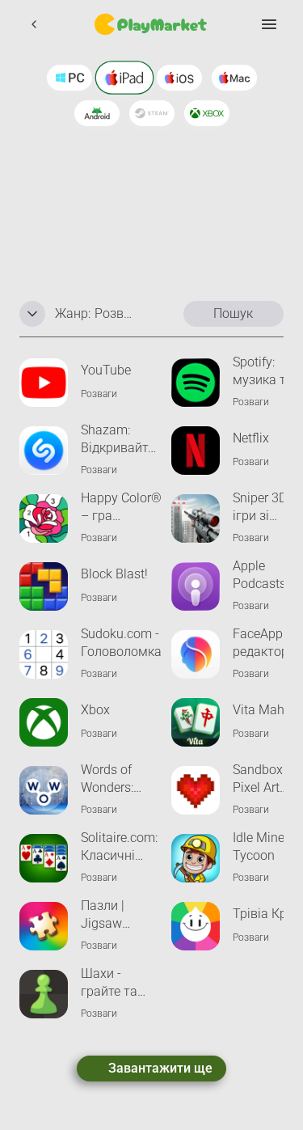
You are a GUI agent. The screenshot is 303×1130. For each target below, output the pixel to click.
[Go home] (152, 24)
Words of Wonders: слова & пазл (120, 779)
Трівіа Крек (266, 913)
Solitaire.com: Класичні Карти (119, 847)
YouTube (106, 370)
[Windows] (69, 78)
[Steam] (152, 113)
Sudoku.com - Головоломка (121, 642)
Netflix (251, 438)
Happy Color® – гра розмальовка (121, 507)
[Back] (33, 24)
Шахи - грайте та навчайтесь (115, 983)
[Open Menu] (269, 24)
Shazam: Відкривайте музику (117, 439)
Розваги (99, 394)
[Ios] (179, 78)
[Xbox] (206, 113)
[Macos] (234, 78)
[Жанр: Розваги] (32, 314)
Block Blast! (114, 574)
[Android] (97, 113)
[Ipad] (124, 78)
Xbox (95, 709)
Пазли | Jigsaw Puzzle (102, 915)
